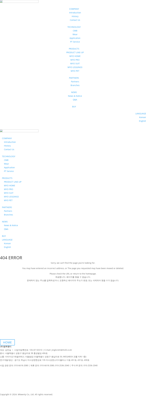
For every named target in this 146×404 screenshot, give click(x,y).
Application (75, 38)
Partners (75, 81)
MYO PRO (75, 59)
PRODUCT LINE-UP (75, 52)
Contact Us (75, 20)
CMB (75, 30)
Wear (75, 34)
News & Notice (75, 96)
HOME (7, 342)
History (75, 16)
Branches (75, 85)
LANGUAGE (140, 113)
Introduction (75, 12)
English (142, 121)
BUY (74, 106)
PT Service (75, 41)
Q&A (75, 99)
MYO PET (75, 71)
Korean (142, 117)
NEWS (5, 221)
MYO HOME (75, 56)
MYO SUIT (75, 63)
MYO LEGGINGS (75, 67)
